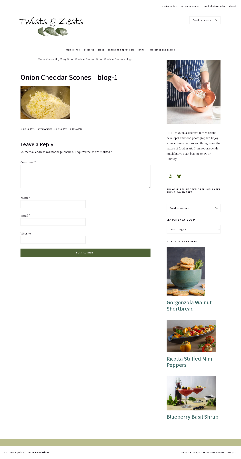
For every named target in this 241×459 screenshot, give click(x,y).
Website (25, 233)
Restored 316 (228, 452)
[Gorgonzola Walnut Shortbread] (194, 271)
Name (25, 197)
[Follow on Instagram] (170, 176)
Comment (28, 162)
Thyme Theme (210, 452)
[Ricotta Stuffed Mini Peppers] (194, 336)
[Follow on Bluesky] (179, 176)
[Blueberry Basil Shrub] (194, 393)
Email (25, 215)
